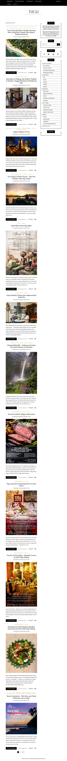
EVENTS (33, 128)
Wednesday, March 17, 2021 (25, 85)
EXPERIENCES (9, 1)
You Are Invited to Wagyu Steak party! (21, 414)
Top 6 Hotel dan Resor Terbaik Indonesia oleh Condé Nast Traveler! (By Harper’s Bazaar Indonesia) (21, 32)
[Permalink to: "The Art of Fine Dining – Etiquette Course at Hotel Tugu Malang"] (21, 584)
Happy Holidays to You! (21, 132)
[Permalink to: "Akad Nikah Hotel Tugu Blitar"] (21, 252)
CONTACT (15, 4)
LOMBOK (20, 28)
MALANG (25, 28)
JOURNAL (9, 4)
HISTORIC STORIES (13, 28)
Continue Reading (11, 72)
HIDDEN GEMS (46, 119)
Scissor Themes (29, 758)
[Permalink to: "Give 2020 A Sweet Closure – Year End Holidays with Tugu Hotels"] (21, 194)
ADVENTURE (45, 91)
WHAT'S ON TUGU (32, 28)
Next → (23, 752)
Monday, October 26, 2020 (25, 228)
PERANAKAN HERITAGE (30, 693)
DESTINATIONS (30, 1)
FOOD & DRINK (38, 1)
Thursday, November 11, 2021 (23, 36)
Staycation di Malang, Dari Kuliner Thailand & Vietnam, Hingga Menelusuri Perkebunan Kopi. (21, 81)
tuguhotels (16, 85)
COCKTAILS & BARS (17, 128)
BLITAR (10, 128)
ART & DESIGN (46, 65)
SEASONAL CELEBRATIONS (49, 98)
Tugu (16, 36)
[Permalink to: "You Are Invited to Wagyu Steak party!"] (21, 441)
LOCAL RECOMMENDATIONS (49, 123)
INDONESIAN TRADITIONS (49, 70)
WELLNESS (45, 100)
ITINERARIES (45, 121)
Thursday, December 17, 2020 (24, 134)
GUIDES (44, 116)
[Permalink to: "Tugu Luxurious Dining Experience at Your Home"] (21, 512)
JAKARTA (45, 82)
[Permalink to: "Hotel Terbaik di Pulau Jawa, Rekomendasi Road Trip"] (21, 312)
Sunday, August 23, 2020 (24, 488)
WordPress (43, 758)
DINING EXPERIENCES (26, 128)
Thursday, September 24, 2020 (24, 349)
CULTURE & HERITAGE (19, 1)
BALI (8, 28)
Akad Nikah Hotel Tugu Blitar (21, 226)
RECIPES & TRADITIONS (48, 112)
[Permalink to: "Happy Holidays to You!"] (21, 146)
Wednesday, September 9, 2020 (25, 416)
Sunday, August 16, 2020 (24, 631)
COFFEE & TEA (46, 107)
